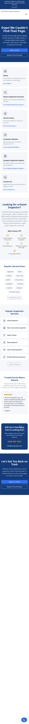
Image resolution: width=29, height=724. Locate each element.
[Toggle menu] (26, 14)
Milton (20, 271)
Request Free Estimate (14, 55)
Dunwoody (20, 284)
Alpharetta (10, 271)
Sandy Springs (19, 280)
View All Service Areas (14, 297)
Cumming (9, 276)
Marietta (9, 288)
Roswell (8, 280)
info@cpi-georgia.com (14, 446)
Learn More (14, 7)
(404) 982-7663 (14, 441)
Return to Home (14, 482)
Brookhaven (9, 284)
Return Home (14, 50)
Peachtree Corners (14, 292)
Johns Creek (20, 276)
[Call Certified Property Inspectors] (24, 720)
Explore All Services (14, 364)
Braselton (19, 288)
